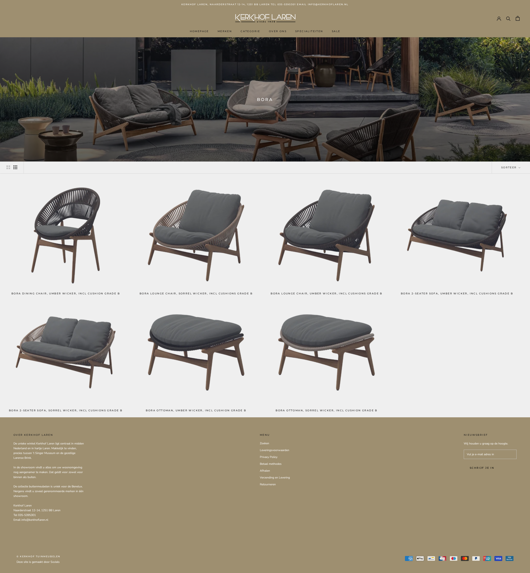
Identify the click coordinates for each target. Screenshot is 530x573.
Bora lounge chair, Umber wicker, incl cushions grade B (326, 293)
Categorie (250, 31)
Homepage (199, 31)
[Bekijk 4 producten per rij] (15, 167)
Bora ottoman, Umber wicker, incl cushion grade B (196, 410)
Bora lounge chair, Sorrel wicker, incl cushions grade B (196, 293)
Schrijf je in (482, 467)
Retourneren (268, 484)
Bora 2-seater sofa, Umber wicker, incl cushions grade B (457, 293)
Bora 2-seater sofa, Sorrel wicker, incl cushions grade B (65, 410)
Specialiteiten (309, 31)
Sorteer (509, 167)
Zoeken (264, 443)
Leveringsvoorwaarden (274, 450)
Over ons (278, 31)
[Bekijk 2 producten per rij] (8, 167)
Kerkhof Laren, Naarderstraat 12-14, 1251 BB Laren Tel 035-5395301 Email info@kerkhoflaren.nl (264, 4)
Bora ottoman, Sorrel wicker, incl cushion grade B (326, 410)
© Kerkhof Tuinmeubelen (38, 556)
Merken (225, 31)
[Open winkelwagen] (518, 18)
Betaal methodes (271, 464)
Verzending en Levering (275, 478)
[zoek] (508, 18)
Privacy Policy (268, 457)
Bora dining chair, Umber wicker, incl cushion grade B (65, 293)
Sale (336, 31)
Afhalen (265, 471)
